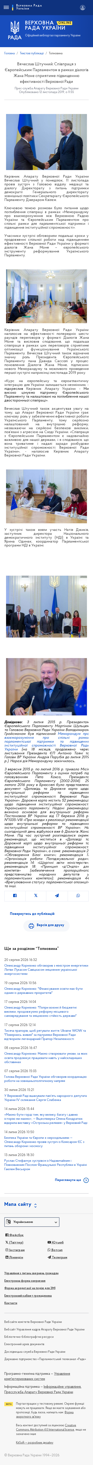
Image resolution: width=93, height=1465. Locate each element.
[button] (31, 1222)
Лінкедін (15, 1257)
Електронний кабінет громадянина (28, 1296)
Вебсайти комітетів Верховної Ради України (33, 1322)
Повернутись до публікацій (32, 914)
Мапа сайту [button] (18, 1204)
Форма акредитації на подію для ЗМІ (29, 1288)
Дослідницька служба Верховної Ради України (34, 1352)
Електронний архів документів (24, 1344)
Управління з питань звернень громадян (31, 1273)
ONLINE (65, 23)
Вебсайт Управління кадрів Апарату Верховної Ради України (44, 1329)
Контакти (10, 1303)
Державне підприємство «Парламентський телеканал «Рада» (45, 1359)
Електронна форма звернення (24, 1281)
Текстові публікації (32, 53)
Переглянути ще (68, 1180)
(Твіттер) (15, 1242)
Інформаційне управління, (62, 1387)
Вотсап (57, 1250)
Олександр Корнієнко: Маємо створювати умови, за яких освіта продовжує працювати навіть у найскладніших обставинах (45, 1058)
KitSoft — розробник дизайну (34, 1442)
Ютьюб (57, 1242)
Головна (9, 53)
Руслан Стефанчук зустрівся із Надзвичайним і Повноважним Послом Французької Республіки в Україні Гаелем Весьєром (45, 1165)
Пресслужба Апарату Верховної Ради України (38, 1392)
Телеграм (59, 1257)
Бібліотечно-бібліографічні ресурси (29, 1337)
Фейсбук (16, 1235)
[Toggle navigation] (6, 7)
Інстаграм (16, 1250)
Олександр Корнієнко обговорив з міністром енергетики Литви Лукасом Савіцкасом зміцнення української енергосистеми (46, 970)
